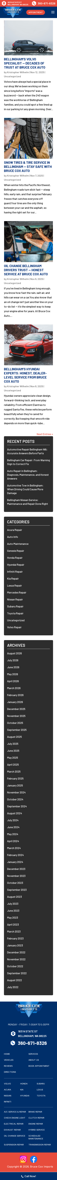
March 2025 (14, 771)
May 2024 (12, 834)
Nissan (7, 1095)
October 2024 (15, 799)
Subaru (41, 1083)
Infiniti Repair (15, 571)
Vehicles (8, 1060)
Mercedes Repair (16, 592)
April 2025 (13, 764)
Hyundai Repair (15, 564)
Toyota (41, 1095)
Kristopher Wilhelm (18, 72)
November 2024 (16, 792)
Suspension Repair (14, 1144)
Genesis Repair (15, 550)
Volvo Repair (14, 627)
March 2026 (14, 688)
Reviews (8, 1066)
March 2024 (14, 848)
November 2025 (16, 715)
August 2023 (14, 896)
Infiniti (7, 1101)
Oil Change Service (14, 1135)
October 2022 (15, 966)
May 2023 (12, 917)
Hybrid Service (36, 1129)
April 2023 (13, 924)
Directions (10, 1072)
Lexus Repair (14, 585)
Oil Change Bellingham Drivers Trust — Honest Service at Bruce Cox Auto (26, 270)
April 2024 (13, 841)
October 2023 (15, 882)
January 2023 (15, 945)
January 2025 (15, 785)
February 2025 (15, 778)
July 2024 (13, 820)
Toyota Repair (15, 613)
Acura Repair (14, 529)
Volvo (7, 1083)
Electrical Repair (13, 1123)
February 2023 (15, 938)
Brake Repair (35, 1111)
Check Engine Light (14, 1117)
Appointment (35, 12)
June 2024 (13, 827)
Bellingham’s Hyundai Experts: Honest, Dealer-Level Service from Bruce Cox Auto (25, 375)
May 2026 (12, 674)
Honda (24, 1083)
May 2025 (12, 757)
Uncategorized (12, 76)
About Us (33, 1060)
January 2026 (15, 701)
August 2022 (14, 980)
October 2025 (15, 722)
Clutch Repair (36, 1117)
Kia (21, 1089)
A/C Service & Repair (15, 1111)
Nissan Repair (15, 599)
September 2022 (17, 973)
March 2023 (14, 931)
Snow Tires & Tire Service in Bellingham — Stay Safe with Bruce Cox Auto (28, 166)
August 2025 (14, 736)
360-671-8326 (46, 3)
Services (33, 1054)
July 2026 (12, 660)
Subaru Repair (15, 606)
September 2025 (17, 729)
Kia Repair (13, 578)
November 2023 (16, 875)
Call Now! (30, 1176)
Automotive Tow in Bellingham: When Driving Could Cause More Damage (25, 489)
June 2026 (13, 667)
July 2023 (12, 903)
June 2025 (13, 750)
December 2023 (16, 868)
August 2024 (14, 813)
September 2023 (17, 889)
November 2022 (16, 959)
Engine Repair (35, 1123)
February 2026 (15, 695)
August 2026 (14, 653)
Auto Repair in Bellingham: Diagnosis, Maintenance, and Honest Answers (28, 474)
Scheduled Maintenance (35, 1137)
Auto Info (12, 536)
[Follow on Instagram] (23, 1159)
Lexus (40, 1089)
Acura (7, 1089)
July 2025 (12, 743)
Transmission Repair (39, 1144)
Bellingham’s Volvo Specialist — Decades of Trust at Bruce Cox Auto (24, 63)
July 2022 (12, 987)
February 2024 (15, 854)
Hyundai (24, 1095)
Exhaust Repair (12, 1129)
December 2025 (16, 708)
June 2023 (13, 910)
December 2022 (16, 952)
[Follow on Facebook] (33, 1159)
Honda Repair (14, 557)
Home (7, 1054)
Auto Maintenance (17, 543)
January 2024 (15, 861)
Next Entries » (45, 434)
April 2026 (13, 681)
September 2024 (17, 806)
